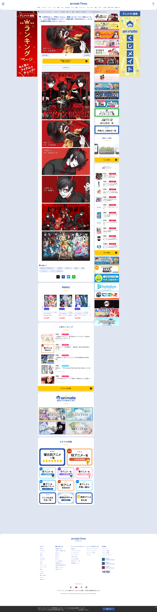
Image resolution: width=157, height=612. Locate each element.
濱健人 (76, 268)
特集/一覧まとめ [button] (59, 546)
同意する (108, 609)
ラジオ (62, 7)
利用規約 (73, 548)
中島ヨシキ (68, 268)
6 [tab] (111, 155)
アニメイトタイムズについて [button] (78, 546)
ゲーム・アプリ (90, 7)
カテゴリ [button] (42, 546)
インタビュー (43, 271)
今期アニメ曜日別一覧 (60, 550)
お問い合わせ (74, 556)
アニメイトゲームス (91, 550)
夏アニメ (57, 554)
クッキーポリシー (75, 552)
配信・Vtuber (111, 7)
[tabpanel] (107, 149)
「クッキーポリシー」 (71, 609)
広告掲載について (75, 563)
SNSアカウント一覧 (75, 561)
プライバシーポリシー (76, 550)
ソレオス (89, 554)
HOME (38, 7)
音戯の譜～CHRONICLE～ (47, 268)
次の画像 (86, 55)
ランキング (44, 7)
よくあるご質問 (74, 559)
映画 (76, 7)
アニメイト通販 (105, 550)
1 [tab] (100, 155)
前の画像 (46, 55)
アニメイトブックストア (92, 548)
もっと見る (107, 160)
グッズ (72, 7)
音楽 (96, 7)
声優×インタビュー (60, 567)
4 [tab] (106, 155)
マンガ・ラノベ (82, 7)
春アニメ (57, 552)
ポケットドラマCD (91, 552)
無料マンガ (117, 7)
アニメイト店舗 (105, 552)
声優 (58, 7)
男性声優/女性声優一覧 (61, 565)
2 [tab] (102, 155)
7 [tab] (113, 155)
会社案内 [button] (104, 546)
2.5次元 (104, 7)
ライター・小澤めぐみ (56, 271)
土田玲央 (59, 268)
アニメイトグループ (106, 554)
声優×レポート (59, 569)
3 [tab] (104, 155)
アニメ (54, 7)
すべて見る (107, 252)
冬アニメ (57, 559)
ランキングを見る (66, 388)
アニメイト (104, 548)
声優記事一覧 (58, 563)
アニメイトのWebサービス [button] (92, 546)
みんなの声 (67, 7)
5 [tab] (109, 155)
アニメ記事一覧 (59, 561)
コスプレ (100, 7)
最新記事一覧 (58, 548)
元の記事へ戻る (66, 67)
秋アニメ (57, 556)
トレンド (49, 7)
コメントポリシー (75, 554)
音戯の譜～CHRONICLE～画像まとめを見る (66, 61)
